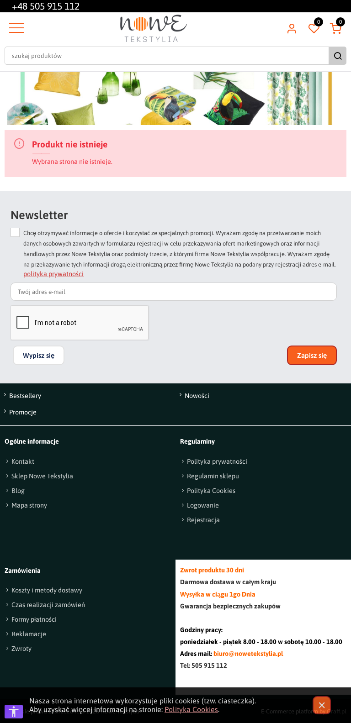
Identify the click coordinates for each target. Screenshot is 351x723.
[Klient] (292, 28)
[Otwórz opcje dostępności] (14, 711)
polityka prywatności (53, 274)
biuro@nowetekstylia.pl (248, 653)
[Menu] (16, 28)
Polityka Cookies (191, 709)
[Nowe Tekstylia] (153, 28)
